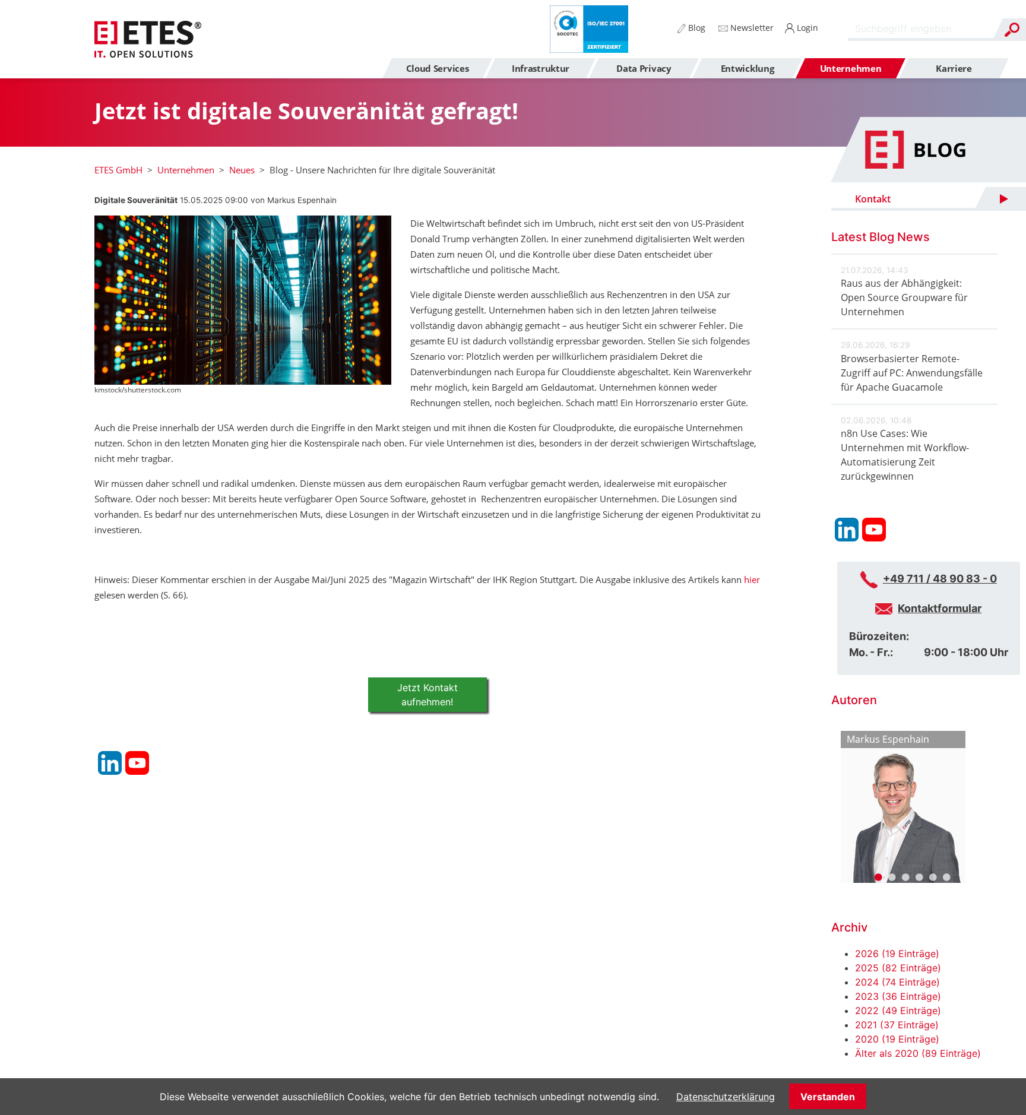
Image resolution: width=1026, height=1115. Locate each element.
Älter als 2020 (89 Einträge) (918, 1053)
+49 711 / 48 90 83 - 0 (940, 578)
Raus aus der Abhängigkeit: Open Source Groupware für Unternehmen (904, 297)
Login (806, 27)
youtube (137, 763)
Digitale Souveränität (136, 200)
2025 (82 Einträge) (898, 968)
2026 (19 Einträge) (897, 953)
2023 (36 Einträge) (898, 996)
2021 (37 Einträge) (897, 1025)
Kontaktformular (939, 608)
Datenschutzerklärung (725, 1097)
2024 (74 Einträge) (897, 982)
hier (752, 579)
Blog (695, 27)
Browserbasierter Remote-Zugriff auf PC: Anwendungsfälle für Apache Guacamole (912, 373)
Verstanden (827, 1097)
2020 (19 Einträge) (897, 1039)
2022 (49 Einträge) (898, 1010)
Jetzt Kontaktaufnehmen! (427, 695)
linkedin (110, 763)
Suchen (1012, 29)
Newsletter (751, 27)
